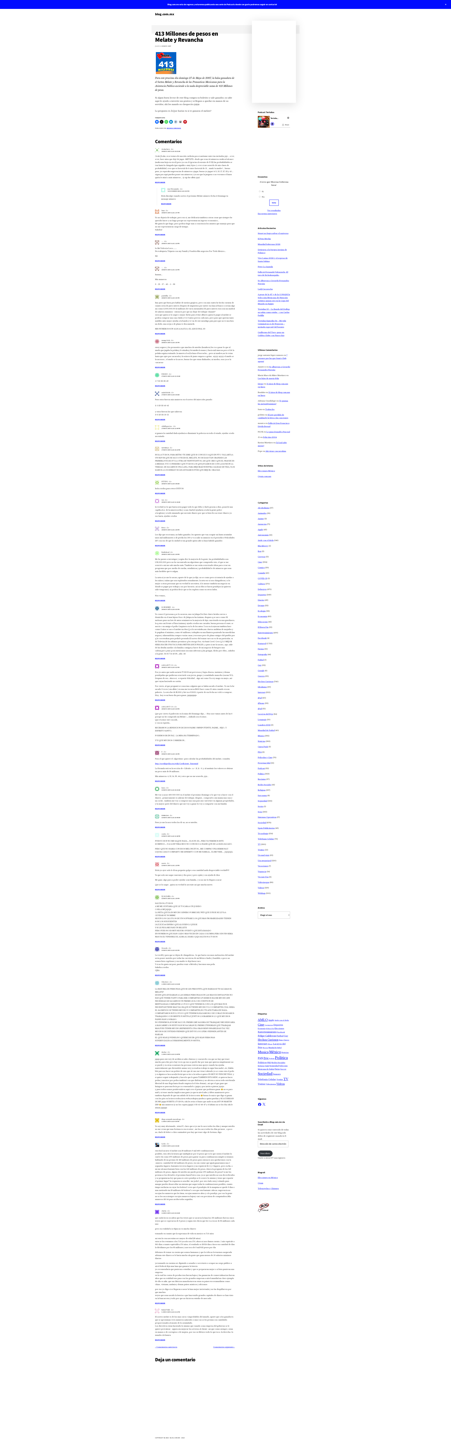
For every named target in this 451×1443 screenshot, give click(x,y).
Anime (261, 519)
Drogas (261, 605)
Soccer (283, 1069)
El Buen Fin (263, 627)
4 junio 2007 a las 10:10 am (170, 1213)
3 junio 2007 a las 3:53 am (170, 1146)
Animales (262, 513)
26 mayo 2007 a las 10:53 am (170, 151)
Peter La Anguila (265, 267)
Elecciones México (266, 471)
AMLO (263, 1020)
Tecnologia (263, 833)
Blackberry (263, 546)
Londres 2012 (264, 725)
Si (263, 191)
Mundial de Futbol (266, 730)
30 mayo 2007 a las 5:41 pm (170, 754)
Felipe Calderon (267, 1035)
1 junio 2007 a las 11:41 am (170, 984)
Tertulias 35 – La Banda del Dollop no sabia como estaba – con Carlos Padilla (274, 312)
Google (261, 671)
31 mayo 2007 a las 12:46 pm (170, 836)
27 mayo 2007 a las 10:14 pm (170, 450)
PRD (269, 1063)
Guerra (261, 676)
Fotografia (262, 654)
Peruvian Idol (264, 763)
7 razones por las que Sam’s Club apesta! (272, 358)
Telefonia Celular (266, 839)
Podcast (261, 768)
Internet (261, 692)
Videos (261, 888)
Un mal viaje (263, 855)
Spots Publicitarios (266, 828)
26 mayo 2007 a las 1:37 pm (170, 213)
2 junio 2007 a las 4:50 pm (170, 1121)
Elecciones (279, 1028)
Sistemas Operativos (267, 817)
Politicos (262, 1062)
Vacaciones (263, 866)
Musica (261, 736)
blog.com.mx (164, 14)
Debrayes (262, 589)
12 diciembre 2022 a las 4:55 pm (178, 191)
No (263, 197)
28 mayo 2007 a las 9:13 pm (170, 667)
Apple (260, 529)
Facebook (262, 638)
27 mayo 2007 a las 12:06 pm (170, 428)
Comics (261, 567)
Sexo (260, 812)
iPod (260, 709)
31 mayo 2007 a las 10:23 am (170, 790)
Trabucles (269, 409)
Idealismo (262, 687)
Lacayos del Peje (265, 714)
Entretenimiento (265, 633)
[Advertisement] (274, 62)
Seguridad (262, 801)
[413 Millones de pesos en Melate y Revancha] (166, 74)
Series (260, 806)
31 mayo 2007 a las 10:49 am (170, 817)
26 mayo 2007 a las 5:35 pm (170, 342)
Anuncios (262, 524)
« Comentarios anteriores (166, 1347)
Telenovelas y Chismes (268, 1188)
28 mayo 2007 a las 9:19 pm (170, 709)
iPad (260, 698)
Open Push (263, 747)
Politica (261, 774)
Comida (261, 573)
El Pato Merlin (264, 239)
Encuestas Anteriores (267, 214)
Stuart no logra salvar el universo (273, 233)
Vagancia (262, 871)
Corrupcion (269, 1025)
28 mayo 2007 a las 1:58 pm (170, 530)
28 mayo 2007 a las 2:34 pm (170, 554)
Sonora (277, 1074)
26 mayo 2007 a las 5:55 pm (170, 298)
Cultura (261, 584)
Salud (267, 1066)
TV (259, 844)
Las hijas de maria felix (268, 378)
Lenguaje (262, 719)
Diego (260, 384)
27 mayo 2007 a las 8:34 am (170, 395)
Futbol (261, 660)
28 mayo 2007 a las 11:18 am (170, 502)
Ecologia (262, 611)
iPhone (261, 703)
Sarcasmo (262, 795)
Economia (262, 616)
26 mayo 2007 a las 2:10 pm (170, 243)
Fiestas (261, 649)
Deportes (262, 595)
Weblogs (261, 893)
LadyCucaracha (265, 289)
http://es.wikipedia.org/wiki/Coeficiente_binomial (176, 764)
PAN (260, 1058)
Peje (266, 1058)
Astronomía (263, 535)
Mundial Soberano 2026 (269, 244)
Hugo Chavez (284, 1040)
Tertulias (279, 1079)
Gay (260, 665)
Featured (262, 643)
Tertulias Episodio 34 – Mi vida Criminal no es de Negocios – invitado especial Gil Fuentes (272, 324)
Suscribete (265, 1153)
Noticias (261, 741)
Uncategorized (264, 861)
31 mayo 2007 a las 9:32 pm (170, 950)
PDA (260, 752)
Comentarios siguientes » (224, 1347)
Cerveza (261, 557)
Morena (265, 1048)
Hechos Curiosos (174, 128)
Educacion (263, 622)
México (275, 1052)
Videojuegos (263, 882)
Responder (160, 182)
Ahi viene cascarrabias (275, 451)
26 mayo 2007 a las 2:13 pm (170, 270)
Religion (262, 790)
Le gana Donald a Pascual (278, 432)
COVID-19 (262, 578)
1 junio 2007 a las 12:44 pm (170, 1054)
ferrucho (165, 815)
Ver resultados (274, 210)
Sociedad (262, 822)
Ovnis (260, 1183)
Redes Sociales (264, 785)
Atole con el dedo (266, 540)
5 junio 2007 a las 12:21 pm (170, 1312)
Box (259, 551)
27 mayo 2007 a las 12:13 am (170, 376)
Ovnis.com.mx (264, 476)
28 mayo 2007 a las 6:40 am (170, 484)
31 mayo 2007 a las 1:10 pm (170, 865)
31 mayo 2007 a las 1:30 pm (170, 898)
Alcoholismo (263, 508)
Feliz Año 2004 (270, 437)
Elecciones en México (268, 1177)
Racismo (262, 779)
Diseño (261, 600)
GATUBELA (165, 448)
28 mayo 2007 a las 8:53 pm (170, 609)
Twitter (261, 850)
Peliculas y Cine (265, 757)
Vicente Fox (263, 877)
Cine (260, 562)
